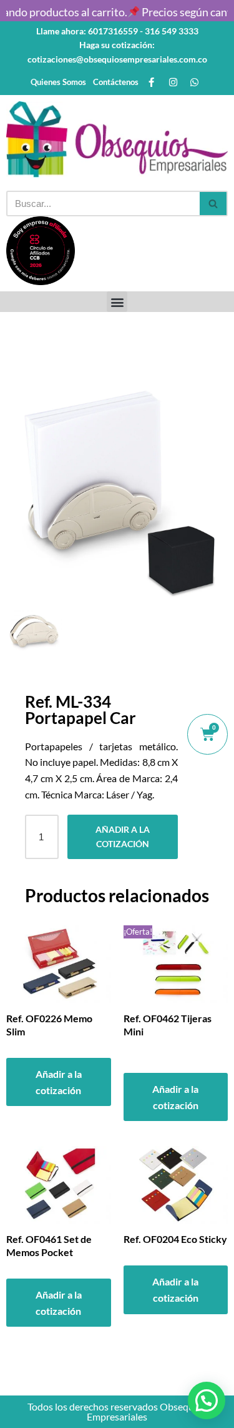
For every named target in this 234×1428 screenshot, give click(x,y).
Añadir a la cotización (122, 836)
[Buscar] (214, 203)
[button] (117, 301)
